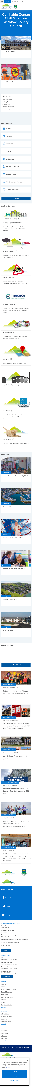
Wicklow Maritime (6, 1021)
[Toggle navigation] (29, 6)
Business (15, 1)
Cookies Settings (14, 1080)
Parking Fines (6, 102)
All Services (16, 198)
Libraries (3, 1002)
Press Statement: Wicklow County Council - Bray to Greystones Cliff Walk (16, 791)
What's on (4, 1036)
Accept (15, 1071)
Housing (3, 984)
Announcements (8, 684)
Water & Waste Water (7, 997)
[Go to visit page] (24, 872)
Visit (22, 1)
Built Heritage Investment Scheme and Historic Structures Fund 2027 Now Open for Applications (16, 726)
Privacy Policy (8, 1067)
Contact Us (6, 951)
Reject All (14, 1076)
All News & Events (16, 665)
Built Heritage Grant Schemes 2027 (16, 756)
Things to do (4, 1033)
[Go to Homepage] (8, 872)
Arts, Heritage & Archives (8, 989)
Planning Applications (8, 109)
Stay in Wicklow (5, 1031)
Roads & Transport (6, 992)
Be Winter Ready (7, 99)
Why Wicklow (5, 1014)
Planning (3, 987)
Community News (8, 717)
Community (4, 1000)
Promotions (4, 1038)
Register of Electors (8, 106)
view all (3, 1007)
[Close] (27, 1060)
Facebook (8, 898)
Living (7, 1)
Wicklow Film (5, 1019)
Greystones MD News (10, 782)
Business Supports (6, 1016)
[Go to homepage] (8, 882)
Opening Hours (7, 976)
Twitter (8, 906)
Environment (5, 994)
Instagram (9, 915)
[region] (14, 1072)
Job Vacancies (6, 104)
